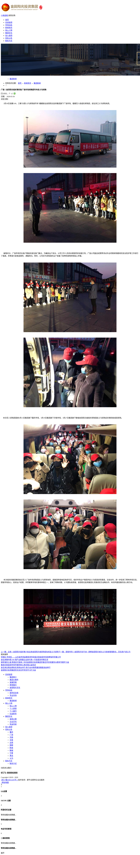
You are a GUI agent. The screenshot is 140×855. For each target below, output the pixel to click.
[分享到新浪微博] (12, 93)
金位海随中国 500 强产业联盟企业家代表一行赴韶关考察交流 (24, 660)
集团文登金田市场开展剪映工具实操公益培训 (18, 665)
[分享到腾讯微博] (9, 93)
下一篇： (94, 652)
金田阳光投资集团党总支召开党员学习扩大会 (18, 670)
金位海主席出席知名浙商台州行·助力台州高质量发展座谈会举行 (25, 667)
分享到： (5, 93)
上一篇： (30, 652)
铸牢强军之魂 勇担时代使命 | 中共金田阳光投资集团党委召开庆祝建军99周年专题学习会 (35, 662)
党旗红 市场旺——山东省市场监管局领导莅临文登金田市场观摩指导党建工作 (31, 657)
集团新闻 (37, 83)
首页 (7, 20)
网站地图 (5, 782)
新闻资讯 (27, 83)
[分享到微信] (15, 93)
